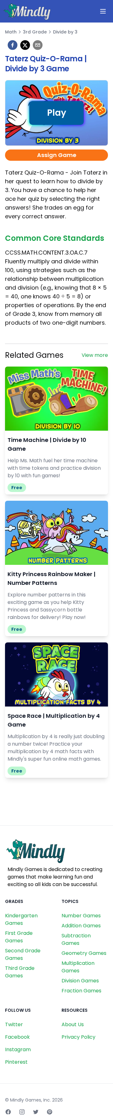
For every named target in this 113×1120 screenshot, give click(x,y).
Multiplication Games (78, 967)
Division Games (80, 980)
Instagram (18, 1049)
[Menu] (102, 11)
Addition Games (81, 925)
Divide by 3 (65, 32)
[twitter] (25, 45)
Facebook (17, 1037)
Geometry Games (84, 953)
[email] (38, 45)
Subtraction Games (76, 939)
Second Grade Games (22, 954)
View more (95, 355)
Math (11, 32)
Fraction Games (81, 990)
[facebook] (13, 45)
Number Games (81, 915)
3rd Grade (35, 32)
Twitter (14, 1024)
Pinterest (16, 1062)
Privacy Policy (78, 1037)
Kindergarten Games (21, 919)
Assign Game (56, 155)
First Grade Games (19, 937)
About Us (73, 1024)
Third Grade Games (20, 972)
